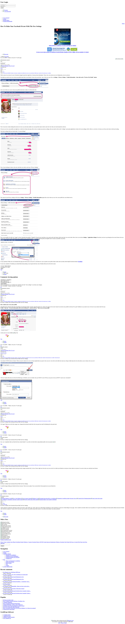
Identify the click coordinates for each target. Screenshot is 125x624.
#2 (1, 345)
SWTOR (41, 542)
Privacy (2, 542)
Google (76, 542)
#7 (1, 495)
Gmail (45, 542)
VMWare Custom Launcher (9, 617)
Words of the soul (57, 357)
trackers (30, 542)
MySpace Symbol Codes (8, 600)
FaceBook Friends (19, 542)
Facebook (34, 542)
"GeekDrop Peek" (7, 614)
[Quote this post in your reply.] (4, 274)
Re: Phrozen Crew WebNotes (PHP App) (11, 572)
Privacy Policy (9, 563)
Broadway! (12, 301)
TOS (7, 564)
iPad (79, 542)
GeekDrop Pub (24, 301)
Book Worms (12, 357)
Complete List (9, 558)
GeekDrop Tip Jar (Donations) (12, 556)
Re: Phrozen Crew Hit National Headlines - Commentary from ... (16, 581)
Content (4, 503)
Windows (58, 542)
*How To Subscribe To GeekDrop (13, 560)
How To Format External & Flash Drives (11, 603)
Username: (3, 5)
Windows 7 (26, 542)
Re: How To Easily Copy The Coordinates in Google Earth (15, 574)
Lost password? (7, 11)
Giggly (3, 71)
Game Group (16, 301)
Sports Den (40, 301)
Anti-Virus (85, 542)
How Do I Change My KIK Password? (11, 607)
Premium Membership (7, 21)
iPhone (14, 542)
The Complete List (7, 618)
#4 (1, 436)
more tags (2, 543)
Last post (6, 56)
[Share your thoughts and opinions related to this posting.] (5, 54)
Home (123, 23)
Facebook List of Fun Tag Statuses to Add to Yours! (13, 605)
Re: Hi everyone (6, 583)
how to (73, 542)
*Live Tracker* (6, 17)
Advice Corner (5, 301)
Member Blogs (6, 20)
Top (1, 269)
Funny (5, 542)
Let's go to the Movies (31, 301)
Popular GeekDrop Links (6, 539)
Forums (4, 19)
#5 (1, 450)
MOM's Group (36, 301)
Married (2, 68)
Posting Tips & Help (10, 562)
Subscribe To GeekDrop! (11, 555)
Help (4, 559)
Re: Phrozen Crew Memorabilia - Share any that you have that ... (16, 586)
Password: (3, 6)
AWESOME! (9, 301)
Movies (37, 542)
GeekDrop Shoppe (7, 553)
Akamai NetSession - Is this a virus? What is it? (13, 604)
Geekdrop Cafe (20, 301)
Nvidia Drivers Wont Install (8, 609)
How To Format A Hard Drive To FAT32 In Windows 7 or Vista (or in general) (19, 608)
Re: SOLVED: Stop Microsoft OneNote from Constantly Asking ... (17, 591)
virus (11, 542)
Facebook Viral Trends (64, 542)
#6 (1, 480)
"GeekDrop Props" (7, 616)
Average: (2, 266)
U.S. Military (49, 301)
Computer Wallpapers (7, 602)
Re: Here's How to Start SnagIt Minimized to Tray (13, 576)
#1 (1, 287)
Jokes (27, 301)
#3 (1, 406)
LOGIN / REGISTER (7, 566)
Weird (3, 356)
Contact (7, 565)
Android (8, 542)
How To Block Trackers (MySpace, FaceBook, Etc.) (14, 601)
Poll (70, 542)
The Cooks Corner (44, 301)
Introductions (53, 542)
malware (48, 542)
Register (6, 10)
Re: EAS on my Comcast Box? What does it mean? (13, 588)
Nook (81, 542)
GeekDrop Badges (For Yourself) (12, 557)
